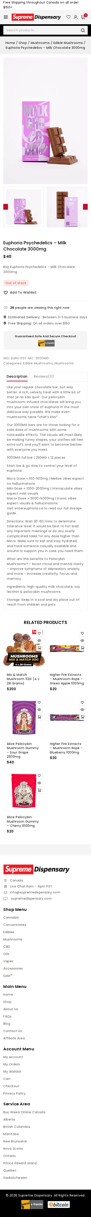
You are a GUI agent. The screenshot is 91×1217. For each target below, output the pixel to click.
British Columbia (16, 1127)
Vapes (8, 961)
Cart (7, 1079)
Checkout (11, 1086)
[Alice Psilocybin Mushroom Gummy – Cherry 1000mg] (24, 791)
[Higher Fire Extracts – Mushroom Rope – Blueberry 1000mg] (67, 717)
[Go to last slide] (5, 207)
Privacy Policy (14, 1093)
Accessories (13, 968)
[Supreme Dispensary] (38, 17)
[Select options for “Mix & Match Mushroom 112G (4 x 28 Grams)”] (39, 648)
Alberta (9, 1119)
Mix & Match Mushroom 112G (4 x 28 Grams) (23, 679)
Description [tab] (17, 376)
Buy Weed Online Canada (24, 1112)
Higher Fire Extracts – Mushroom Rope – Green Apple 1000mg (67, 679)
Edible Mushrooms (38, 363)
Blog (6, 1023)
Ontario (9, 1156)
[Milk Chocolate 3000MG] (45, 121)
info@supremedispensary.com (35, 892)
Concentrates (14, 925)
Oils (6, 954)
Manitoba (11, 1134)
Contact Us (12, 1031)
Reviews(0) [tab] (44, 376)
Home (8, 994)
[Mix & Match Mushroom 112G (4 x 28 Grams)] (24, 648)
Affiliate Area (14, 1038)
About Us (10, 1009)
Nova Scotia (13, 1148)
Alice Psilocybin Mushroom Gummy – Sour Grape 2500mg (23, 750)
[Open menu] (5, 17)
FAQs (7, 1016)
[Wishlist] (68, 17)
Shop (7, 1002)
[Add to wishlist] (39, 633)
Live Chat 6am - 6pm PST (31, 886)
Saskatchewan (15, 1178)
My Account (13, 1057)
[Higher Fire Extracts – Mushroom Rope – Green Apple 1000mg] (67, 648)
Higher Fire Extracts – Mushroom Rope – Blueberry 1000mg (66, 748)
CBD (6, 946)
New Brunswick (15, 1141)
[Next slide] (85, 207)
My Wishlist (12, 1071)
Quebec (10, 1170)
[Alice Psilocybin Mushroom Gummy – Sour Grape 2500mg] (24, 717)
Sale (6, 976)
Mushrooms (64, 363)
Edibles (9, 932)
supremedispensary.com (31, 898)
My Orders (11, 1064)
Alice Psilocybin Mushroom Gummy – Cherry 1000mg (23, 821)
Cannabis (11, 917)
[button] (23, 206)
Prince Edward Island (20, 1163)
